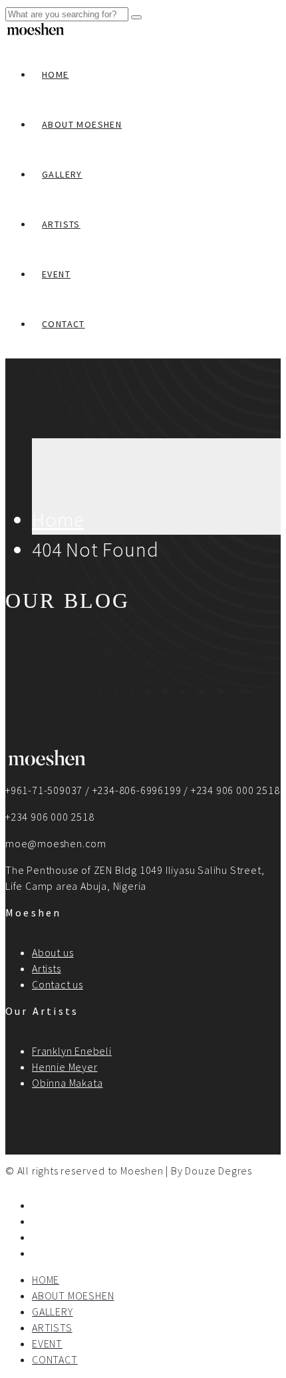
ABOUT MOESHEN (82, 124)
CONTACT (63, 324)
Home (58, 519)
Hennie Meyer (65, 1066)
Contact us (57, 984)
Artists (46, 968)
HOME (55, 74)
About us (52, 952)
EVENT (56, 274)
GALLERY (62, 174)
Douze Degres (218, 1170)
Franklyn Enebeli (72, 1050)
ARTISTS (61, 224)
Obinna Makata (67, 1082)
